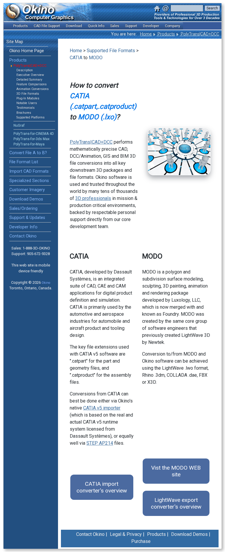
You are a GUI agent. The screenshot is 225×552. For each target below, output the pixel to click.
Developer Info (23, 227)
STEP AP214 (99, 443)
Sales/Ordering (23, 208)
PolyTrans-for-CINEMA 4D (33, 134)
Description (24, 70)
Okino (46, 283)
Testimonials (25, 108)
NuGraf (19, 125)
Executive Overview (30, 75)
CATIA (76, 57)
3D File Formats (27, 94)
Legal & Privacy (126, 534)
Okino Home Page (26, 50)
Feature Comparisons (31, 84)
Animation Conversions (32, 89)
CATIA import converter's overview (101, 487)
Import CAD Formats (29, 171)
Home (146, 34)
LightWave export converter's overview (176, 503)
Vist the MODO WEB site (176, 471)
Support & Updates (27, 217)
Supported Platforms (30, 117)
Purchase (141, 541)
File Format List (23, 161)
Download (74, 26)
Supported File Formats (111, 50)
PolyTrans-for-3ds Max (31, 139)
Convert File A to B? (28, 152)
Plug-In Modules (27, 98)
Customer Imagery (27, 189)
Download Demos (26, 199)
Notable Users (26, 103)
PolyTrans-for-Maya (29, 144)
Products (165, 34)
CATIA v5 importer (101, 408)
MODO (96, 57)
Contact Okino (23, 236)
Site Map (14, 41)
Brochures (23, 113)
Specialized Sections (29, 180)
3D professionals (93, 198)
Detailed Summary (29, 79)
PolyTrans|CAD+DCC (199, 34)
